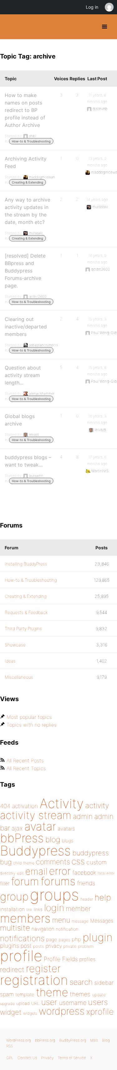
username (72, 1003)
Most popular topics (29, 717)
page (51, 939)
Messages (101, 921)
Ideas (10, 660)
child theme (23, 863)
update (99, 994)
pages (64, 939)
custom (96, 862)
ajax (17, 828)
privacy (54, 946)
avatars (66, 829)
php (76, 939)
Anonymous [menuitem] (109, 7)
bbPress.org (45, 1040)
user (49, 1002)
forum (25, 881)
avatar (40, 826)
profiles (87, 959)
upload (23, 1003)
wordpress (62, 1011)
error (60, 871)
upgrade (7, 1003)
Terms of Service (72, 1057)
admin (83, 816)
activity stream (35, 815)
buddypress (90, 853)
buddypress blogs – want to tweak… (28, 461)
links (38, 909)
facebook (84, 872)
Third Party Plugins (23, 628)
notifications (22, 938)
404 (5, 806)
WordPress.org (18, 1040)
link (29, 909)
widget (11, 1012)
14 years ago (97, 199)
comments (53, 861)
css (78, 861)
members (25, 918)
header (86, 899)
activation (25, 806)
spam (7, 994)
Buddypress (35, 850)
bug (6, 862)
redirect (12, 969)
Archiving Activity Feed (25, 162)
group (14, 896)
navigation (43, 929)
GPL (9, 1057)
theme (52, 992)
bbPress (22, 838)
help (103, 897)
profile (21, 956)
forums (58, 881)
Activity (62, 803)
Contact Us (27, 1057)
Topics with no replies (31, 725)
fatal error (106, 873)
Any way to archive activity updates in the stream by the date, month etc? (27, 211)
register (43, 968)
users (98, 1002)
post (26, 945)
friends (86, 883)
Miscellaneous (19, 677)
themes (80, 994)
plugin (98, 937)
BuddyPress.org (10, 26)
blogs (67, 841)
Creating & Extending (27, 182)
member (78, 909)
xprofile (100, 1011)
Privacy (47, 1057)
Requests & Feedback (26, 612)
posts (38, 946)
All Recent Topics (26, 768)
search (81, 982)
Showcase (15, 644)
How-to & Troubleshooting (31, 141)
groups (54, 894)
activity (97, 805)
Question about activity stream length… (23, 375)
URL (35, 1003)
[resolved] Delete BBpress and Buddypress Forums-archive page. (25, 271)
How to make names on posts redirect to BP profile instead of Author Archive (25, 110)
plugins (9, 945)
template (24, 995)
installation (12, 909)
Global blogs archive (20, 420)
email (36, 871)
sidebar (104, 982)
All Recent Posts (25, 760)
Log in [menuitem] (92, 7)
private (69, 946)
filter (4, 883)
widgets (30, 1013)
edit (20, 873)
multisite (15, 928)
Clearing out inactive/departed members (26, 326)
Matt (94, 1040)
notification (67, 929)
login (54, 907)
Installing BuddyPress (26, 563)
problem (86, 946)
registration (34, 980)
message (80, 921)
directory (7, 873)
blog (52, 839)
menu (61, 920)
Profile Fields (61, 959)
